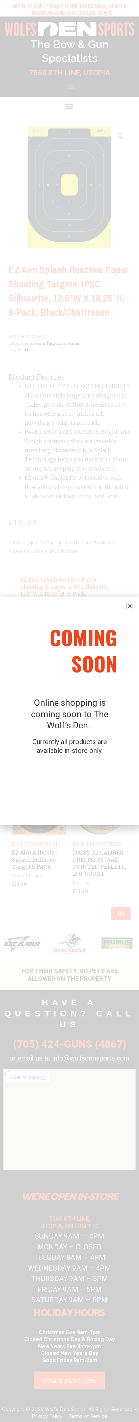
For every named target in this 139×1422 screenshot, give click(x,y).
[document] (69, 711)
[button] (129, 606)
